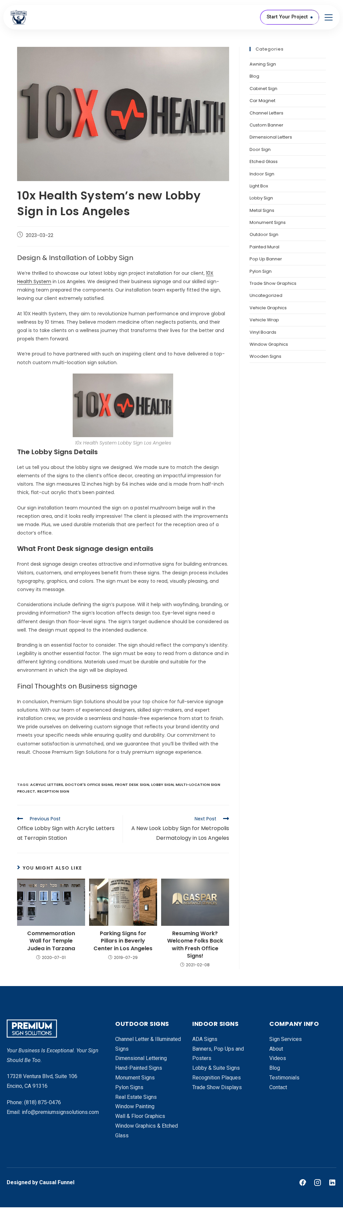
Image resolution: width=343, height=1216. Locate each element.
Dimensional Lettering (141, 1058)
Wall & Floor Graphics (140, 1116)
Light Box (259, 186)
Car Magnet (262, 100)
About (276, 1049)
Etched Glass (264, 161)
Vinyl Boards (263, 332)
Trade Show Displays (217, 1087)
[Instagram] (318, 1183)
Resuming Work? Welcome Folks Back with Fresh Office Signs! (195, 945)
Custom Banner (266, 125)
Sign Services (285, 1039)
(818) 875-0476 (42, 1102)
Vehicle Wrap (264, 320)
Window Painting (134, 1106)
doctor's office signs (89, 784)
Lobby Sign (261, 198)
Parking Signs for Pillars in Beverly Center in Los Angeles (122, 941)
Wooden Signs (265, 356)
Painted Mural (264, 247)
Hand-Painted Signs (138, 1068)
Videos (277, 1058)
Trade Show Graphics (273, 283)
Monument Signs (268, 222)
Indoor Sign (262, 174)
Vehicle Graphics (268, 308)
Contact (278, 1087)
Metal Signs (262, 210)
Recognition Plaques (216, 1077)
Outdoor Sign (264, 234)
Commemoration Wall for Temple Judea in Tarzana (51, 941)
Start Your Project (287, 17)
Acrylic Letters (46, 784)
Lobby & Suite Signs (216, 1068)
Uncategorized (266, 295)
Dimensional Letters (271, 137)
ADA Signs (204, 1039)
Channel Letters (266, 113)
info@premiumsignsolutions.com (60, 1112)
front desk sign (132, 784)
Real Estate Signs (136, 1097)
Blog (254, 76)
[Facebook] (303, 1183)
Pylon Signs (129, 1087)
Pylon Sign (261, 271)
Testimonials (284, 1077)
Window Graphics (269, 344)
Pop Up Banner (266, 259)
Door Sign (260, 149)
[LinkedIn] (332, 1183)
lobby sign (162, 784)
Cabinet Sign (263, 88)
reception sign (53, 791)
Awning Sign (263, 64)
